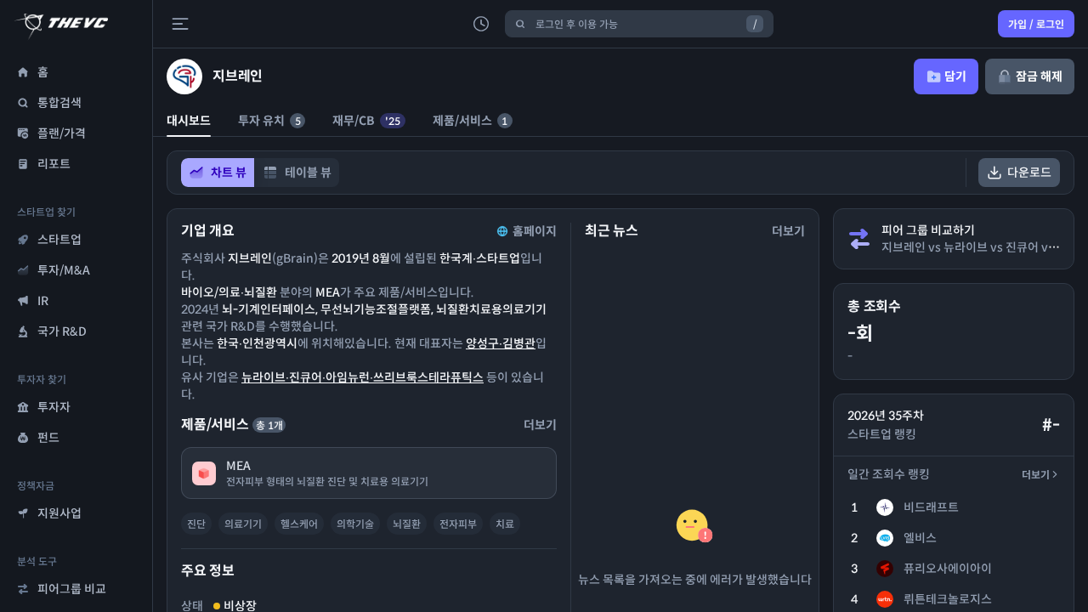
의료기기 (243, 524)
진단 (196, 524)
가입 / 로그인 (1036, 24)
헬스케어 (299, 524)
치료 (505, 524)
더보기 (1036, 474)
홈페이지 (535, 231)
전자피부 (458, 524)
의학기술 (355, 524)
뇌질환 (407, 524)
